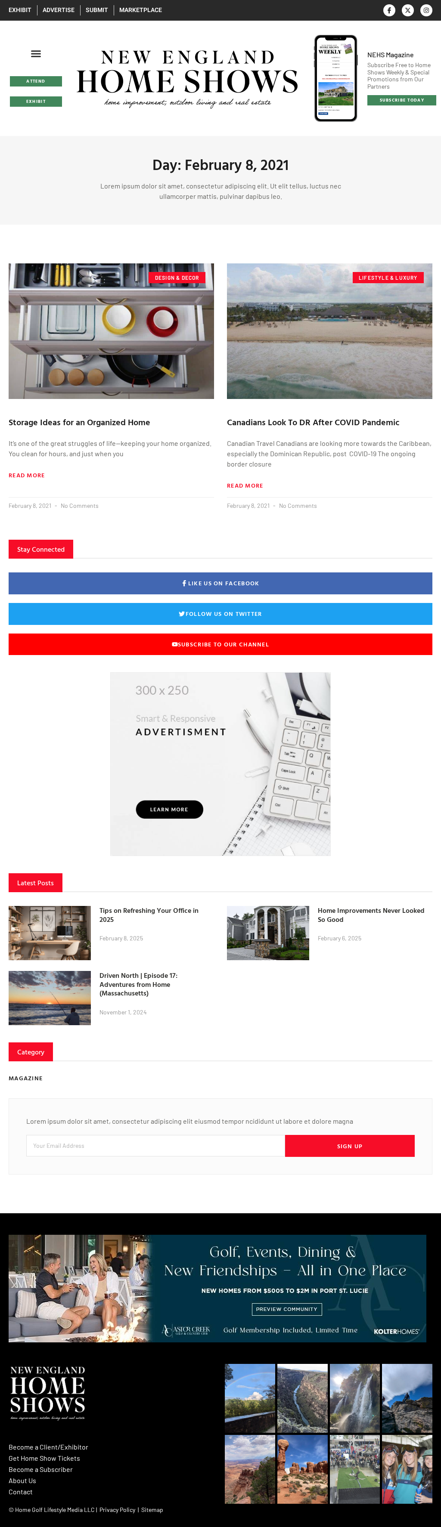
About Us (22, 1480)
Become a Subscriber (41, 1469)
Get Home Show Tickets (44, 1458)
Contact (21, 1491)
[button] (36, 54)
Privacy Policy (117, 1509)
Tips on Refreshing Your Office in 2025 (149, 914)
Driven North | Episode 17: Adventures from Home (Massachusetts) (138, 984)
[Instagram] (426, 10)
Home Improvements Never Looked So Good (371, 914)
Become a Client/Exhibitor (48, 1447)
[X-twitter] (408, 10)
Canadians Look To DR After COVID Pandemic (313, 421)
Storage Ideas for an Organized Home (79, 421)
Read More (27, 475)
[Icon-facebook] (389, 10)
